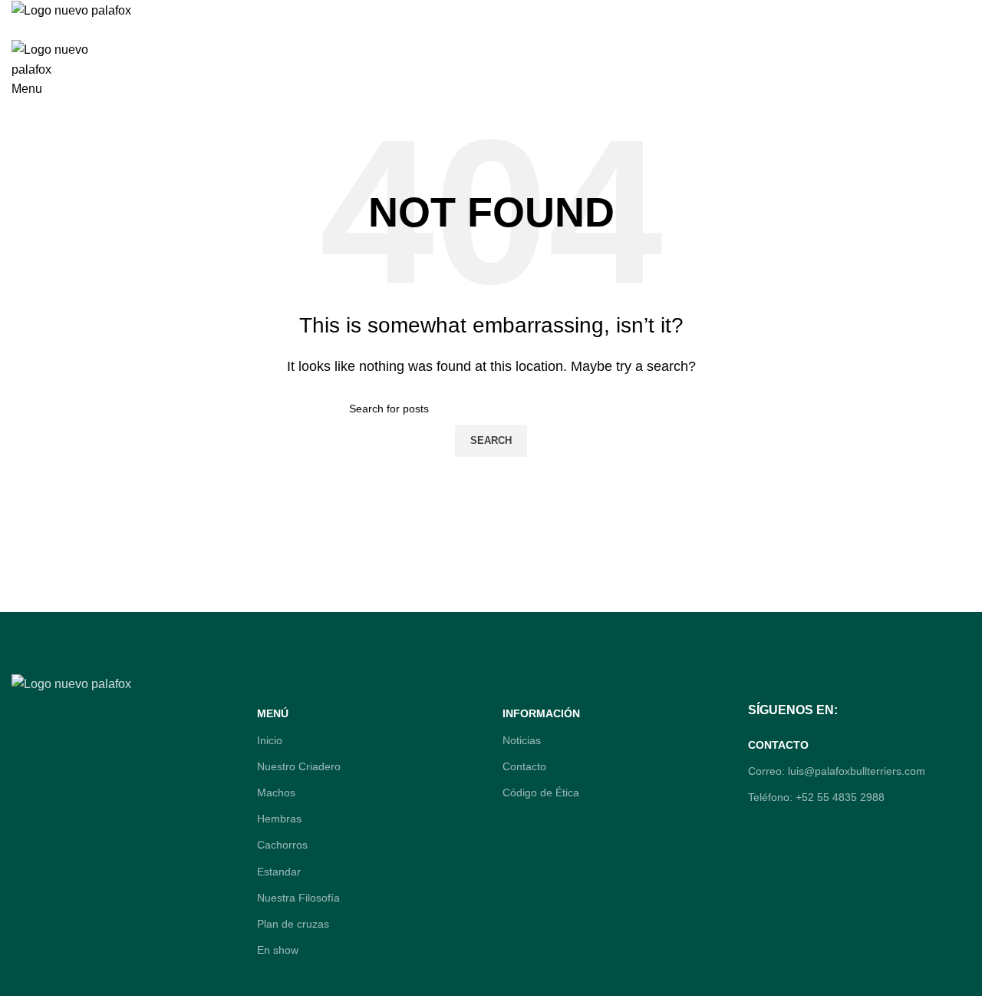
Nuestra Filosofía (298, 898)
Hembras (279, 818)
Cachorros (282, 845)
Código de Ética (541, 792)
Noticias (522, 740)
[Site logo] (71, 9)
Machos (276, 792)
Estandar (279, 871)
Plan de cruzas (293, 924)
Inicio (269, 740)
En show (277, 950)
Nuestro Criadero (299, 766)
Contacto (524, 766)
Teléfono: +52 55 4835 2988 (816, 797)
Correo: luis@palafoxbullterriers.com (836, 771)
